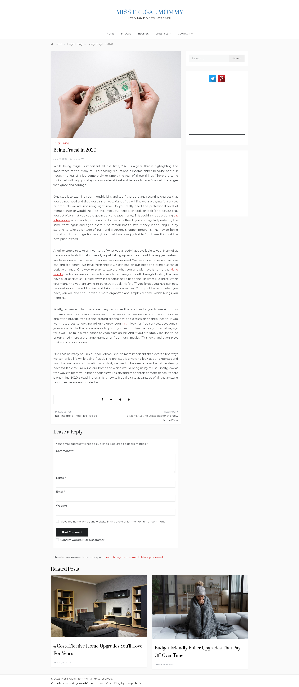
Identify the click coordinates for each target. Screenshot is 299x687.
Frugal (126, 33)
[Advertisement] (217, 113)
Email (60, 491)
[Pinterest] (221, 78)
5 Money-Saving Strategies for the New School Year (152, 418)
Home (110, 33)
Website (61, 505)
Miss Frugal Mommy (149, 12)
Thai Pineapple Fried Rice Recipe (75, 415)
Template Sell (134, 683)
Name (61, 477)
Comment (64, 451)
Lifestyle (162, 33)
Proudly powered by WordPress (72, 683)
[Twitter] (212, 78)
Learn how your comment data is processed (134, 557)
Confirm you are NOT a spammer (82, 540)
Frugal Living (61, 143)
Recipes (143, 33)
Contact (184, 33)
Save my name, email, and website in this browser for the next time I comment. (113, 521)
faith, (125, 323)
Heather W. (78, 159)
